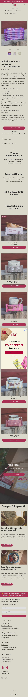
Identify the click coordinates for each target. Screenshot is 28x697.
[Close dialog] (25, 330)
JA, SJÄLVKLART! (14, 352)
